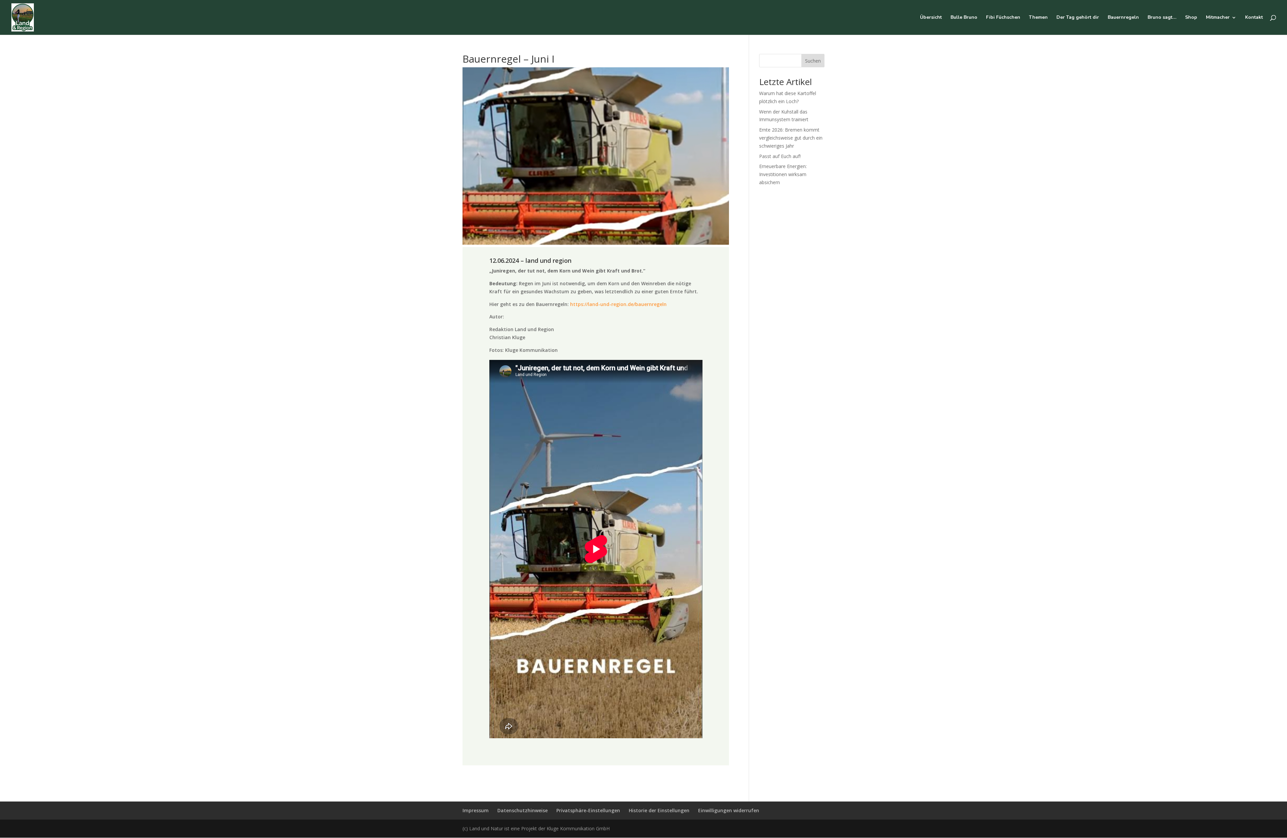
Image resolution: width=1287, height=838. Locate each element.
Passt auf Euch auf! (780, 156)
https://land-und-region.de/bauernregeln (618, 304)
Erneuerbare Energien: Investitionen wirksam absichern (783, 174)
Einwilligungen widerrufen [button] (728, 810)
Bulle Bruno (964, 17)
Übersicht (931, 17)
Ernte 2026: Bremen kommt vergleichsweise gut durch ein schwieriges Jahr (790, 138)
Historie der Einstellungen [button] (659, 810)
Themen (1038, 17)
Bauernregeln (1123, 17)
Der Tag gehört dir (1077, 17)
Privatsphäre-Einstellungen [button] (588, 810)
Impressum (476, 810)
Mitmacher (1218, 17)
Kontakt (1254, 17)
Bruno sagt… (1162, 17)
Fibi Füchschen (1003, 17)
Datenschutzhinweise (522, 810)
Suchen (813, 61)
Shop (1191, 17)
